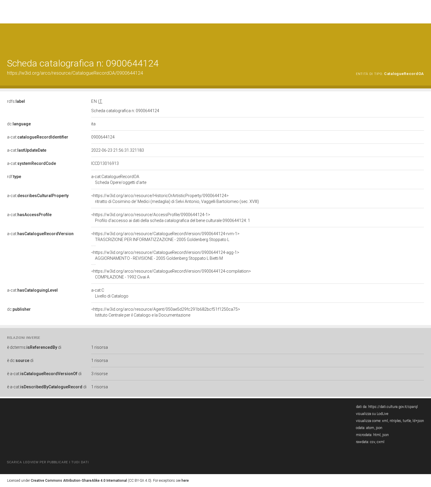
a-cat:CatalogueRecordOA (118, 179)
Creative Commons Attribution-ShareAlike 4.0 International (79, 481)
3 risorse (99, 373)
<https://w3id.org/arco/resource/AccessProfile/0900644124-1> (170, 217)
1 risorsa (99, 347)
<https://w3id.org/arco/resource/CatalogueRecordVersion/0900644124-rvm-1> (165, 236)
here (185, 481)
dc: (19, 124)
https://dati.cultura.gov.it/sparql (393, 407)
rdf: (14, 176)
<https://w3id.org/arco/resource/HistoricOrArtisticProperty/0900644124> (175, 198)
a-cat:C (109, 293)
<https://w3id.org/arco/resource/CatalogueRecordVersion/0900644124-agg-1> (165, 255)
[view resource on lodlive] (421, 38)
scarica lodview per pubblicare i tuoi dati (48, 462)
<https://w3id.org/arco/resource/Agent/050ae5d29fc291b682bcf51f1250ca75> (165, 312)
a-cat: (37, 137)
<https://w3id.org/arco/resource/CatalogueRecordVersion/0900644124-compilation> (171, 274)
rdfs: (16, 101)
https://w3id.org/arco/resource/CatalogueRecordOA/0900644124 (75, 73)
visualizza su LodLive (372, 414)
